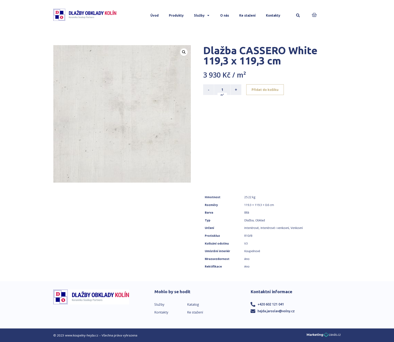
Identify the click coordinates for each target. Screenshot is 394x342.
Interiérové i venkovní (274, 228)
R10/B (248, 236)
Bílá (246, 212)
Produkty (176, 15)
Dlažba (249, 220)
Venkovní (297, 228)
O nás (224, 15)
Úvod (154, 15)
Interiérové (251, 228)
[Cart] (314, 15)
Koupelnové (252, 251)
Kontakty (273, 15)
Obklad (260, 220)
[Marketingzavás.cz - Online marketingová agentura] (324, 336)
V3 (246, 243)
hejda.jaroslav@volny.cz (276, 311)
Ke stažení (247, 15)
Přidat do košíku (265, 89)
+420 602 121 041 (271, 304)
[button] (298, 15)
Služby (199, 15)
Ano (247, 259)
